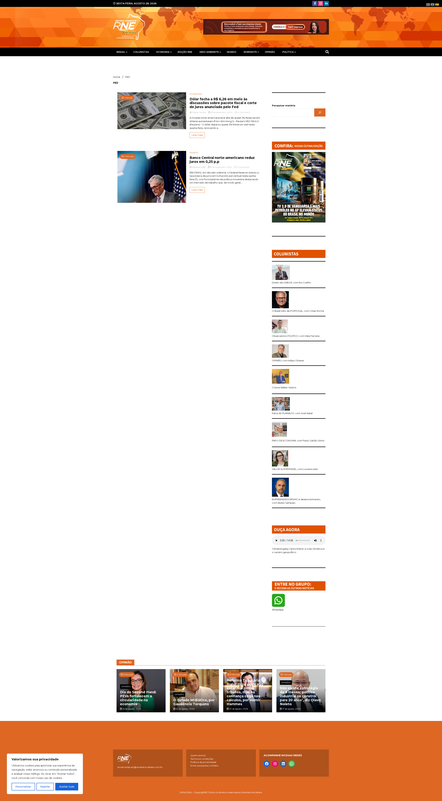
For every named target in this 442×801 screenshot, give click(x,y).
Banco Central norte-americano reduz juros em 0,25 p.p (222, 160)
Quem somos (198, 755)
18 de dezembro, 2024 (221, 112)
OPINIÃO (270, 51)
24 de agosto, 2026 (184, 708)
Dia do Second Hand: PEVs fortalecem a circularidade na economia (138, 698)
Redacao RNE (199, 167)
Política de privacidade (203, 762)
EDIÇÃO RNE (185, 51)
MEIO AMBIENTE (209, 51)
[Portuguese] (432, 4)
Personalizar (23, 786)
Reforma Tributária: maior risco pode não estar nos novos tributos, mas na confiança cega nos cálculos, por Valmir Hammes (245, 692)
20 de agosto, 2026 (238, 708)
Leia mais (197, 135)
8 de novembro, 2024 (221, 167)
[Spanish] (437, 4)
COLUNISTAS (141, 51)
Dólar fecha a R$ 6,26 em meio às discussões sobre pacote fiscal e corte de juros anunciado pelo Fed (223, 103)
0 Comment (243, 112)
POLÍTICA (288, 51)
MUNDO (231, 51)
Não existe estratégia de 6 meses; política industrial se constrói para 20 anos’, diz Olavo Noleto (300, 696)
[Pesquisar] (319, 112)
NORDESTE (250, 51)
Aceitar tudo (66, 786)
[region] (45, 774)
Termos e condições (201, 758)
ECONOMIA (163, 51)
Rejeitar (45, 786)
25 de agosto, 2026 (131, 708)
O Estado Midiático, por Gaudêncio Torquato (194, 702)
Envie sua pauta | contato (204, 765)
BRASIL (121, 51)
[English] (428, 4)
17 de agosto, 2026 (291, 708)
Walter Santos (199, 112)
